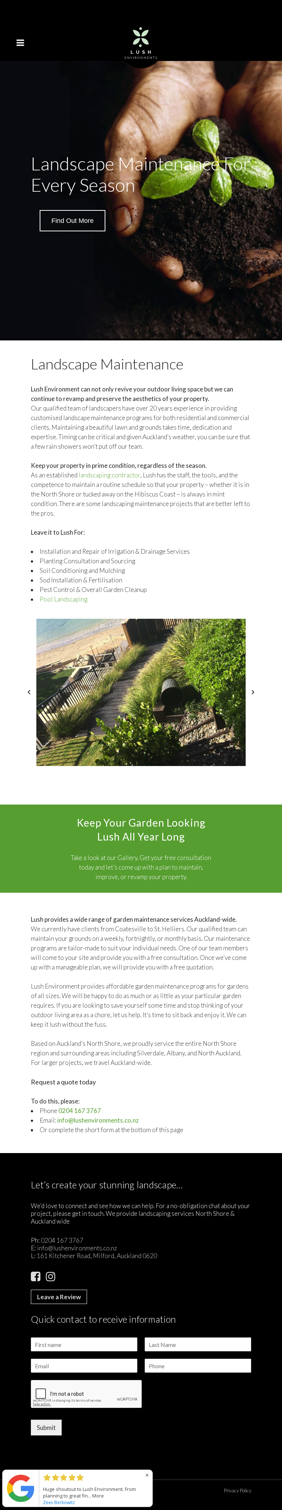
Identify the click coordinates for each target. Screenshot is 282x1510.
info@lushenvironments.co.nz (77, 1248)
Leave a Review (59, 1297)
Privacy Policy (237, 1490)
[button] (29, 692)
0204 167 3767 (79, 1111)
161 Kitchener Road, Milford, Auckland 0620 (97, 1256)
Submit (46, 1427)
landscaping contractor (109, 475)
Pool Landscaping (63, 599)
